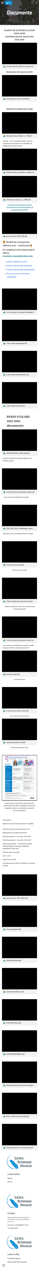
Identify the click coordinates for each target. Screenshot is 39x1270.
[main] (19, 12)
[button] (2, 3)
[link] (19, 56)
